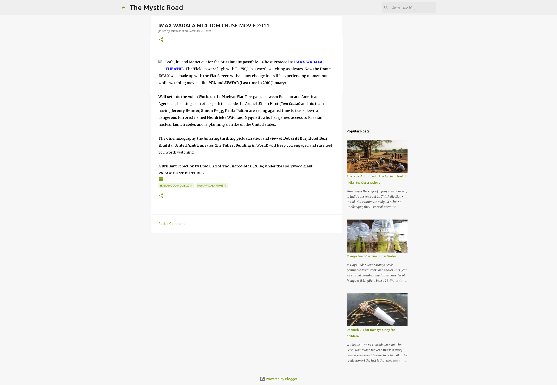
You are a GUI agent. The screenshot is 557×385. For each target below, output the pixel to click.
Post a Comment (171, 224)
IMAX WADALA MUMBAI (211, 185)
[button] (161, 40)
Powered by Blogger (281, 379)
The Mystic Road (156, 7)
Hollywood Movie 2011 (176, 185)
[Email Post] (161, 180)
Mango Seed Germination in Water (371, 256)
